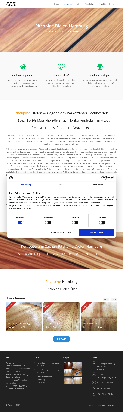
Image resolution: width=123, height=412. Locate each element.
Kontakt (112, 4)
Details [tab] (62, 185)
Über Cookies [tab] (97, 185)
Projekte (102, 4)
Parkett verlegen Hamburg (48, 370)
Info (78, 4)
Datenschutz (112, 405)
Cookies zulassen (96, 232)
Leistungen (67, 4)
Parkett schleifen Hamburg (48, 363)
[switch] (48, 222)
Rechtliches (89, 4)
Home (56, 4)
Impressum (101, 405)
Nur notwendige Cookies (61, 232)
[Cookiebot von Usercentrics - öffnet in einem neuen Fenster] (103, 178)
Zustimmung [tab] (25, 185)
